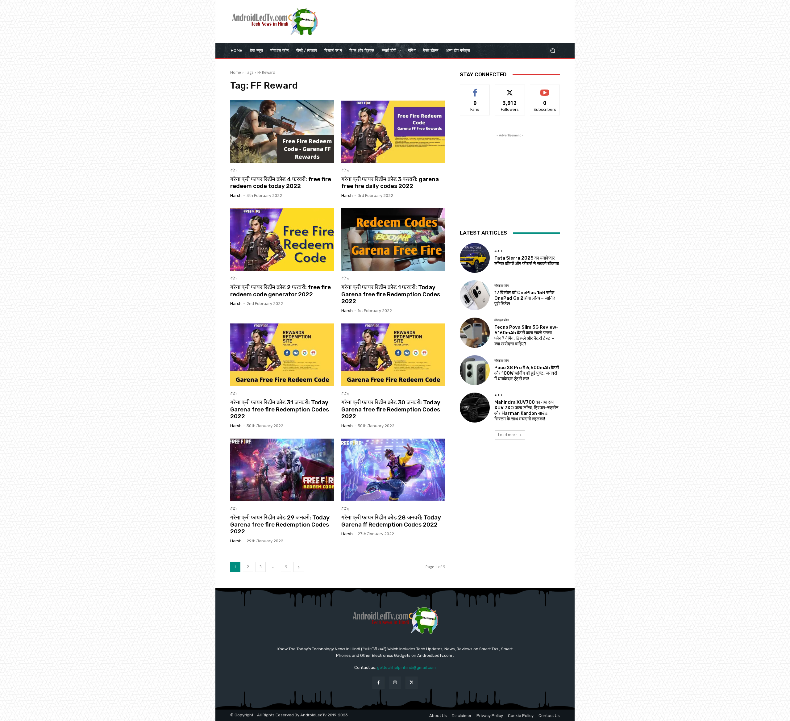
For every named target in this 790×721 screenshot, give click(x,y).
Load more (508, 434)
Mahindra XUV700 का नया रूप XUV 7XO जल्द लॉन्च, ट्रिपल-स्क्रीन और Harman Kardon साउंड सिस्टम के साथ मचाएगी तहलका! (526, 410)
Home (235, 72)
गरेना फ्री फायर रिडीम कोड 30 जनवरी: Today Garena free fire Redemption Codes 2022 (390, 409)
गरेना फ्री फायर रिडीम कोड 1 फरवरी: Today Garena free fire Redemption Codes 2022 (390, 294)
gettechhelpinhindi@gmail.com (406, 667)
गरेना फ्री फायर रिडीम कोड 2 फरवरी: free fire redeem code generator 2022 (280, 291)
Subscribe (545, 89)
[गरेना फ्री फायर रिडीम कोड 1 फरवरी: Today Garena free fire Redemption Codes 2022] (393, 239)
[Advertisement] (446, 21)
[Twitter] (411, 683)
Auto (499, 251)
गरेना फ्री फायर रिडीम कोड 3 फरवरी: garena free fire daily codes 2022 (390, 183)
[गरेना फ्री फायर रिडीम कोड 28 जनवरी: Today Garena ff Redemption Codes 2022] (393, 470)
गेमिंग (234, 171)
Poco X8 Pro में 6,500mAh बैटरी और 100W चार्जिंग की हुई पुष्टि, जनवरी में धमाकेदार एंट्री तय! (526, 373)
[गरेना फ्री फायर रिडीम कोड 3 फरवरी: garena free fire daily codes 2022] (393, 131)
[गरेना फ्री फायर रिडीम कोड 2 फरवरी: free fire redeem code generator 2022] (282, 239)
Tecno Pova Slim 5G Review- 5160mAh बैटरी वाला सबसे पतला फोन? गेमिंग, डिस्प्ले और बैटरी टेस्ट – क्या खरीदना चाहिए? (526, 335)
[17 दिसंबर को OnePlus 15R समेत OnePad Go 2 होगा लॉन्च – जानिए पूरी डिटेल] (475, 295)
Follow (510, 89)
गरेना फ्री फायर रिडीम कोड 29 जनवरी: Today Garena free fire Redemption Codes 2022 (280, 524)
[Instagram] (395, 683)
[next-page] (298, 567)
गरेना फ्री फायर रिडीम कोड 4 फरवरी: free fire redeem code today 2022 (280, 183)
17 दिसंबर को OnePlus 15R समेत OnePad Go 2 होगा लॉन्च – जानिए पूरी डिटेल (524, 298)
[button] (552, 51)
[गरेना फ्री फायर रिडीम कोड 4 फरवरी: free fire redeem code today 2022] (282, 131)
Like (475, 89)
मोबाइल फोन (501, 285)
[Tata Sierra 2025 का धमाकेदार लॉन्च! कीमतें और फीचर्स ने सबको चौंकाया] (475, 258)
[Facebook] (378, 683)
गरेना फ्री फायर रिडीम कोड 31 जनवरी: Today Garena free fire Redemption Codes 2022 (279, 409)
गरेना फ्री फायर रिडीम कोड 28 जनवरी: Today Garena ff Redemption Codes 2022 (391, 521)
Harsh (236, 195)
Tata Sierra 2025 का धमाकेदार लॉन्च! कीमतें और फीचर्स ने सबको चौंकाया (526, 260)
